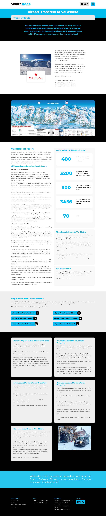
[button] (24, 313)
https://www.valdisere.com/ (63, 279)
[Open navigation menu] (92, 4)
